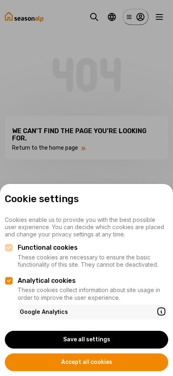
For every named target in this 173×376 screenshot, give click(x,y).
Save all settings (86, 339)
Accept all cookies (86, 362)
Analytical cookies (47, 280)
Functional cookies (48, 247)
